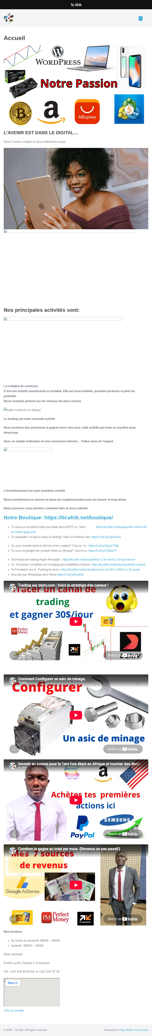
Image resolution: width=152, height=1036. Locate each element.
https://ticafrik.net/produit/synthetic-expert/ (119, 564)
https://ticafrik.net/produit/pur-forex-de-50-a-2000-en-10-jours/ (100, 569)
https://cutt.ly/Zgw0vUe (106, 537)
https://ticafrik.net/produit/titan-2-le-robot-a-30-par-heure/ (98, 559)
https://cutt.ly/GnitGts (70, 574)
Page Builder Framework (133, 1029)
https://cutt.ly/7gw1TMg (103, 545)
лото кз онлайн (14, 1010)
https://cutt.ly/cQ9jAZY (102, 550)
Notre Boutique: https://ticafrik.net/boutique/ (58, 517)
